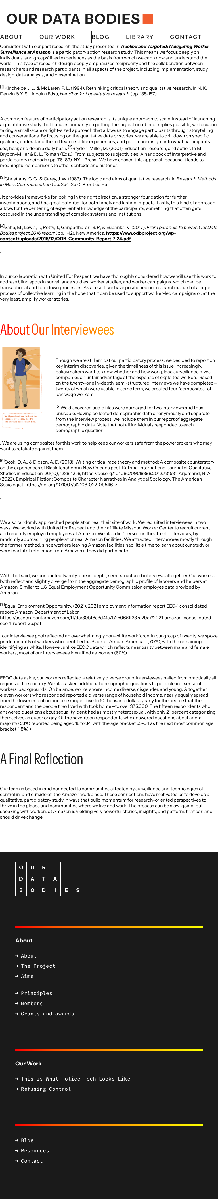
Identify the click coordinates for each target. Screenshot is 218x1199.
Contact (32, 1161)
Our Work (28, 1063)
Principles (36, 993)
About (23, 940)
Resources (35, 1151)
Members (32, 1003)
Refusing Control (46, 1089)
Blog (27, 1140)
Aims (27, 976)
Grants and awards (47, 1014)
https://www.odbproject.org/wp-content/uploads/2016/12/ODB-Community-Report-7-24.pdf (88, 235)
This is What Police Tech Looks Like (75, 1079)
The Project (38, 966)
